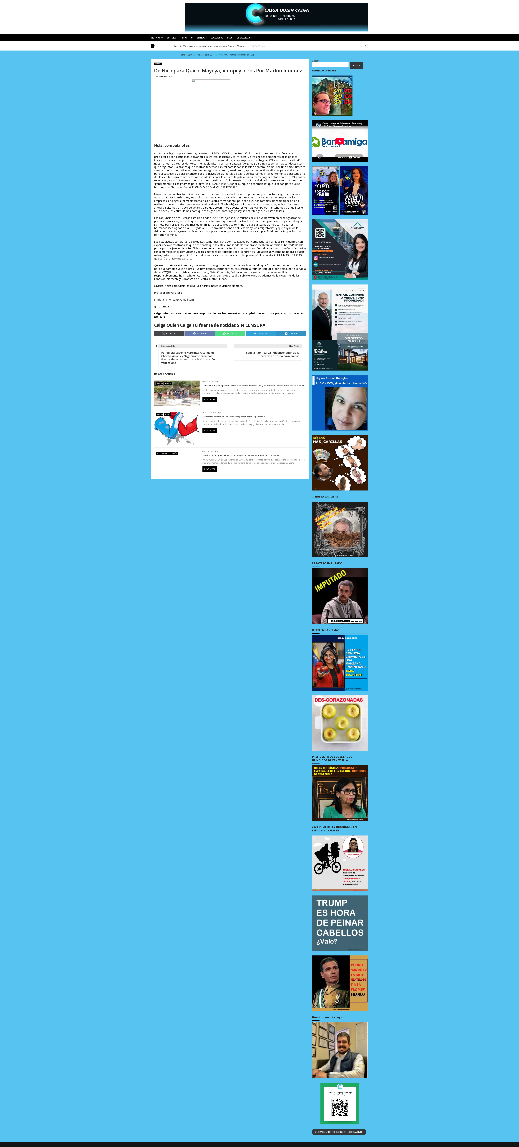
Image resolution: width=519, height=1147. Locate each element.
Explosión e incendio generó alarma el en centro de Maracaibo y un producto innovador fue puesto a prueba (254, 385)
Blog (229, 37)
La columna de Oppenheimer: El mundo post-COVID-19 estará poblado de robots (240, 455)
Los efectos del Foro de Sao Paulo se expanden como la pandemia (233, 417)
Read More (209, 399)
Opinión (158, 64)
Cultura (171, 37)
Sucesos (167, 384)
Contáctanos (244, 37)
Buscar (315, 60)
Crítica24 (202, 37)
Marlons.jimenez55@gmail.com (174, 299)
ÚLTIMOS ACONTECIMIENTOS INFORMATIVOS (339, 1132)
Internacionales (163, 453)
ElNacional (217, 37)
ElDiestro (187, 37)
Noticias (155, 37)
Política (167, 415)
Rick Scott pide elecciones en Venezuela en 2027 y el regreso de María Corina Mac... (213, 46)
